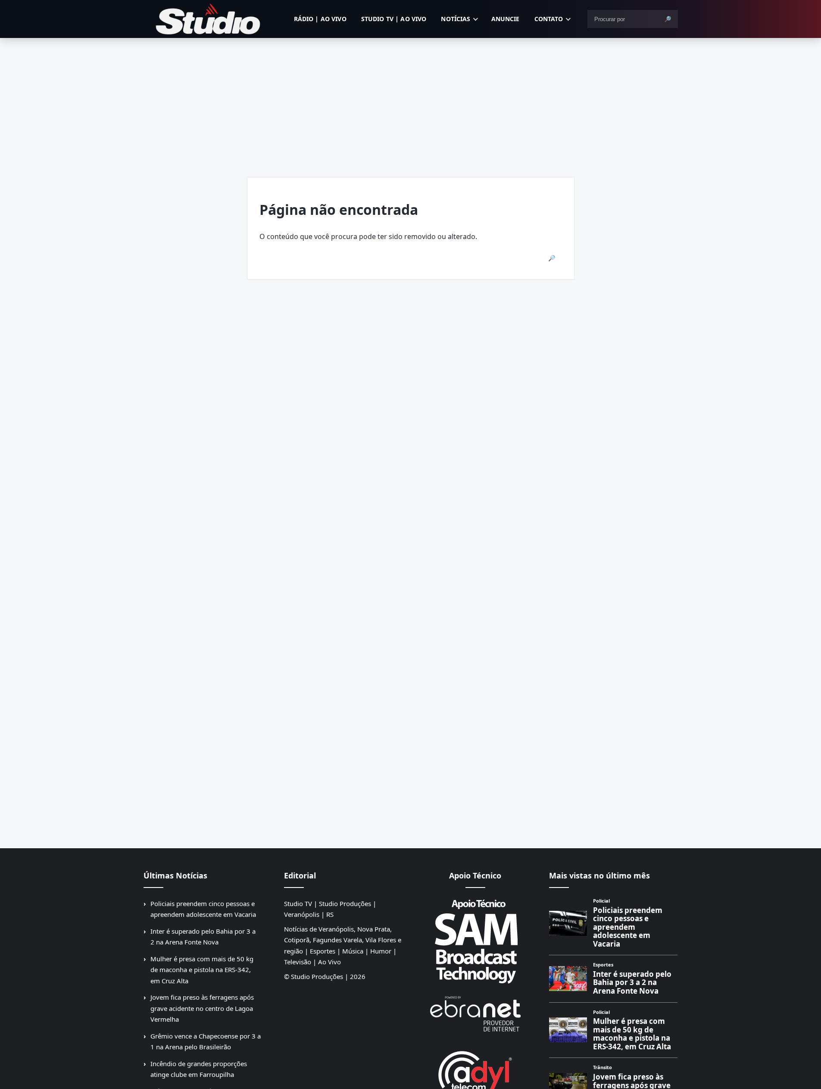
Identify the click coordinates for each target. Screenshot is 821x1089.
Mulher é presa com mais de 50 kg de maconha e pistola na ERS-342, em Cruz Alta (201, 969)
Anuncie (505, 19)
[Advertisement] (410, 102)
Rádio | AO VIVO (320, 19)
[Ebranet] (475, 1014)
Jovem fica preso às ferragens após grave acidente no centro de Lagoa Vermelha (202, 1008)
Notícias (455, 19)
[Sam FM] (475, 941)
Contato (548, 19)
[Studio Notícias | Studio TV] (208, 19)
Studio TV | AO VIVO (394, 19)
